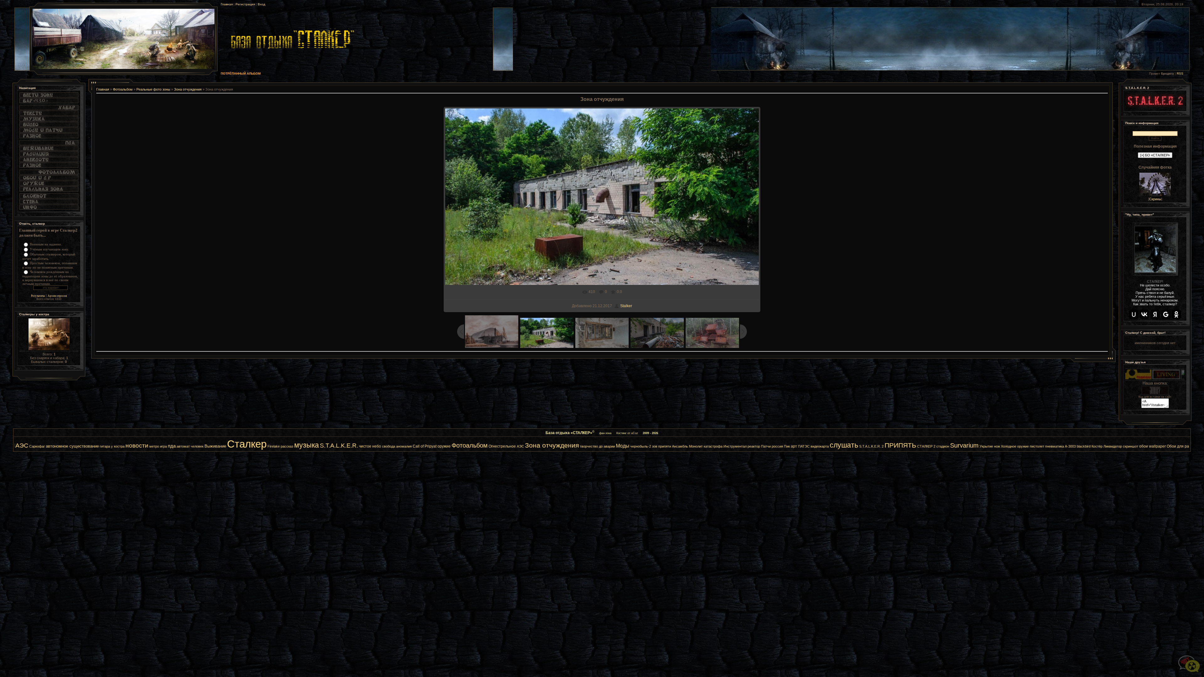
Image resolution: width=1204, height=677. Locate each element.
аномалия (317, 446)
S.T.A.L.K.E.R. (252, 445)
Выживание (128, 446)
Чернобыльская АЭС (1171, 446)
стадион (855, 446)
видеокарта (732, 446)
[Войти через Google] (1165, 314)
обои (1056, 446)
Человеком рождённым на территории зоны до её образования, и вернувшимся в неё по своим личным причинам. (50, 278)
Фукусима (1134, 446)
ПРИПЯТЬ (813, 445)
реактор (666, 446)
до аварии (520, 446)
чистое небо (283, 446)
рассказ (199, 446)
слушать (756, 445)
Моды (535, 446)
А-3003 (983, 446)
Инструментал (647, 446)
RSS (1180, 73)
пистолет (950, 446)
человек (109, 446)
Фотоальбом (123, 89)
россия (690, 446)
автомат (96, 446)
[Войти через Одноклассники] (1176, 314)
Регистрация (245, 4)
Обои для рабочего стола (1102, 446)
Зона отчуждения (188, 89)
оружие (356, 446)
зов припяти (574, 446)
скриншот (1043, 446)
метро (67, 446)
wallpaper (1070, 446)
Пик (700, 446)
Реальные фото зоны (153, 89)
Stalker (626, 306)
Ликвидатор (1025, 446)
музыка (219, 445)
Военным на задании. (46, 244)
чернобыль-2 (553, 446)
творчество (502, 446)
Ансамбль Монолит (600, 446)
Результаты (38, 295)
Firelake (186, 446)
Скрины (1155, 199)
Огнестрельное (415, 446)
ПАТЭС (716, 446)
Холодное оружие (928, 446)
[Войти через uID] (1133, 314)
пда (84, 446)
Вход (261, 4)
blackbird (996, 446)
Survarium (877, 445)
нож (910, 446)
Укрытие (899, 446)
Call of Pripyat (337, 446)
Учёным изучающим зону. (49, 249)
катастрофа (625, 446)
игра (76, 446)
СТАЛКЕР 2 (839, 446)
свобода (301, 446)
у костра (30, 446)
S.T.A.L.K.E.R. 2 (784, 446)
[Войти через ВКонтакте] (1144, 314)
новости (49, 445)
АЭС (433, 446)
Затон (1148, 446)
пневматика (967, 446)
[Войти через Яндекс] (1155, 314)
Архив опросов (57, 295)
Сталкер (159, 444)
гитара (18, 446)
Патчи (679, 446)
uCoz (634, 433)
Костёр (1009, 446)
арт (707, 446)
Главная (227, 4)
